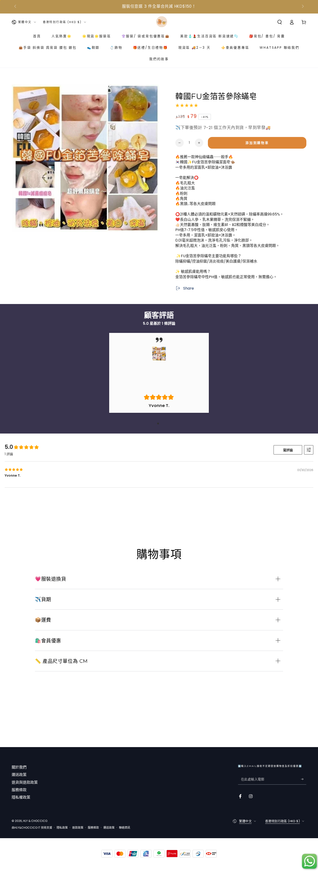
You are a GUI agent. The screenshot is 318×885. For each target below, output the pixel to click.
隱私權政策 (21, 797)
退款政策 (77, 828)
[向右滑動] (302, 6)
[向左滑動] (16, 6)
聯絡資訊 (124, 828)
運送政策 (19, 774)
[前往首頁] (161, 22)
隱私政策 (62, 828)
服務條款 (19, 790)
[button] (280, 22)
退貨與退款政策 (25, 782)
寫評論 (288, 450)
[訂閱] (303, 779)
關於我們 (19, 767)
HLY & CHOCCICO (35, 821)
